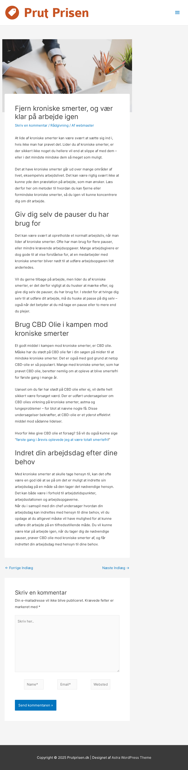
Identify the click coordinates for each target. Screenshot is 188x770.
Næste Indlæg (115, 568)
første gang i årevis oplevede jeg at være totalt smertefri (62, 439)
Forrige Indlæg (19, 568)
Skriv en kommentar (31, 125)
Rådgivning (59, 125)
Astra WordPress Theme (131, 757)
